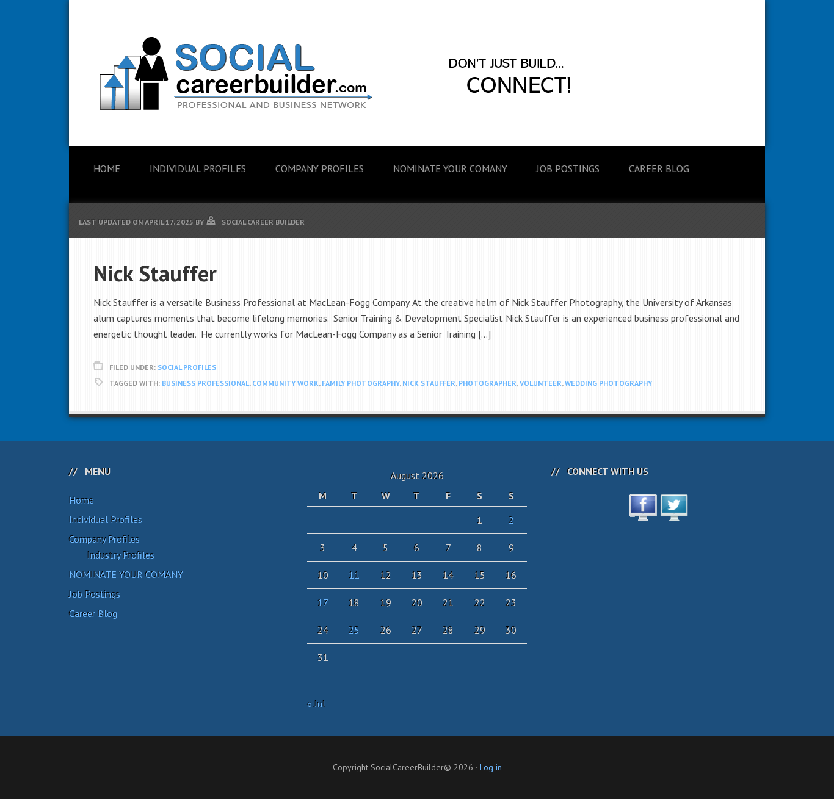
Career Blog (93, 613)
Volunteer (541, 383)
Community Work (285, 383)
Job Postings (94, 594)
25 (354, 630)
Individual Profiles (105, 519)
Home (81, 500)
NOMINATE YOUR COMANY (126, 574)
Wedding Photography (608, 383)
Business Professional (205, 383)
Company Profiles (104, 539)
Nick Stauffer (155, 273)
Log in (491, 767)
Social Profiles (187, 367)
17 (322, 602)
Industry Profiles (120, 555)
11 (354, 575)
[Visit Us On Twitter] (673, 514)
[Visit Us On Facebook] (642, 514)
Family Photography (360, 383)
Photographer (488, 383)
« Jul (316, 704)
